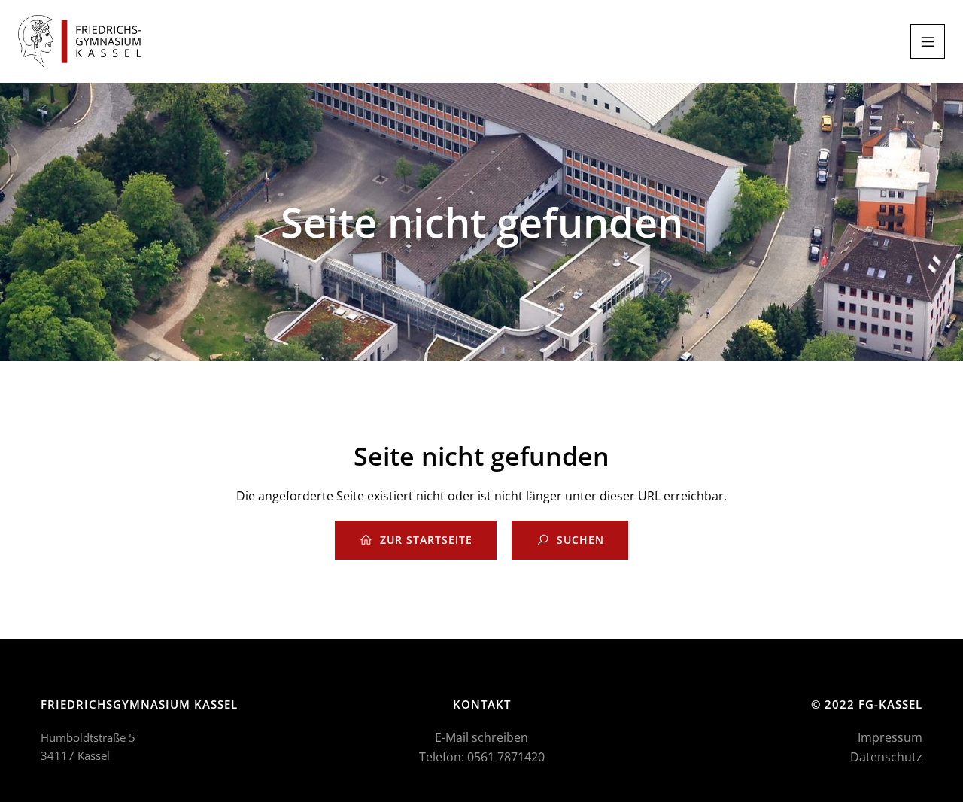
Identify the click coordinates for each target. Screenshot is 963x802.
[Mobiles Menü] (927, 41)
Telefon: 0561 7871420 (482, 757)
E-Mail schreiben (481, 737)
